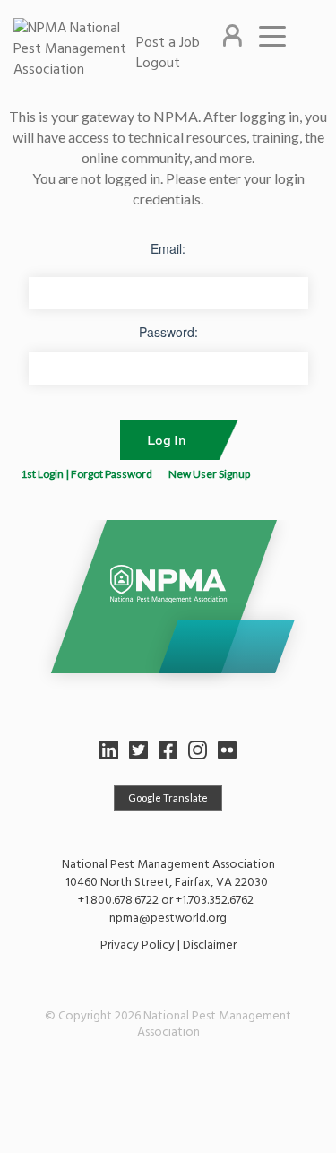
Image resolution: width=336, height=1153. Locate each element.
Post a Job (168, 42)
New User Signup (209, 474)
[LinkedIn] (108, 750)
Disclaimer (210, 944)
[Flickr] (227, 750)
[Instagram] (197, 750)
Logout (158, 62)
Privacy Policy (137, 944)
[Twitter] (138, 750)
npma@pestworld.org (168, 917)
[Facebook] (168, 750)
